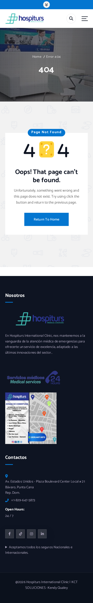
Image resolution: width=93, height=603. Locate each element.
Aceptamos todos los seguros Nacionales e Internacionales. (38, 550)
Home (36, 57)
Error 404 (53, 57)
